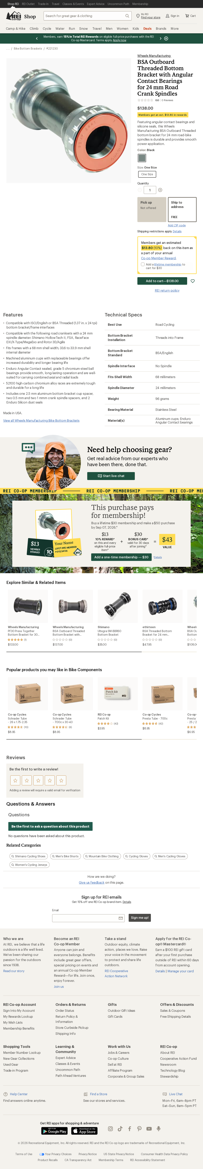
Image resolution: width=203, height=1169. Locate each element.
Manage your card (180, 971)
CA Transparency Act (78, 1160)
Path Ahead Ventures (71, 1075)
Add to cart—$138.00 (162, 281)
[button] (68, 120)
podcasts (158, 1129)
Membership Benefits (18, 1028)
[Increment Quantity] (160, 190)
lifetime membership (167, 264)
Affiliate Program (120, 1070)
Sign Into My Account (19, 1010)
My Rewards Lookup (18, 1016)
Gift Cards (115, 1016)
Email (55, 910)
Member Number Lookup (22, 1052)
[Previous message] (36, 38)
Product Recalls (48, 1160)
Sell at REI (115, 1064)
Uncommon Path (68, 1069)
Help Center (19, 1094)
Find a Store (98, 1094)
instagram (110, 1129)
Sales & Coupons (172, 1010)
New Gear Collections (18, 1058)
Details (177, 231)
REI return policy (167, 290)
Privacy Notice (88, 1154)
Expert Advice (66, 1058)
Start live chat (114, 476)
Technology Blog (172, 1070)
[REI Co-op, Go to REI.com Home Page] (13, 16)
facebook (129, 1129)
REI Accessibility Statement (147, 1160)
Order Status (65, 1010)
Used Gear (10, 1064)
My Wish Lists (13, 1022)
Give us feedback (91, 882)
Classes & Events (68, 1064)
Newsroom (168, 1064)
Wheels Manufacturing (154, 55)
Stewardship (169, 1076)
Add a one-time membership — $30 (121, 557)
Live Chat (176, 1094)
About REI (167, 1052)
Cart (193, 15)
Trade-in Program (15, 1070)
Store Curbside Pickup (72, 1027)
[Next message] (160, 38)
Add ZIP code (177, 225)
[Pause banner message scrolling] (166, 38)
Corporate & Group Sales (126, 1076)
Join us (59, 986)
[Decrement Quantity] (140, 190)
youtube (149, 1129)
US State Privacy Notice (119, 1154)
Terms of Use (23, 1154)
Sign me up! (139, 917)
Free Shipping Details (175, 1016)
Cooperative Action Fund (178, 1058)
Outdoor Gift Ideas (121, 1010)
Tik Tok (120, 1129)
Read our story (13, 971)
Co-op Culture (118, 1058)
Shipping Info (66, 1033)
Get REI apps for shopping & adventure (69, 1123)
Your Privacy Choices (58, 1154)
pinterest (139, 1129)
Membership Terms (111, 1160)
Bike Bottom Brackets (28, 48)
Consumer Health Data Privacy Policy (164, 1154)
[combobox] (88, 15)
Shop (30, 16)
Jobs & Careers (118, 1052)
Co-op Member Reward (158, 258)
